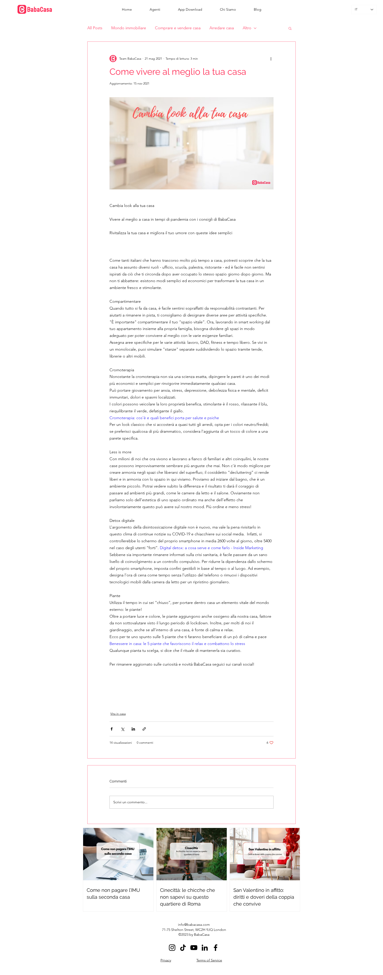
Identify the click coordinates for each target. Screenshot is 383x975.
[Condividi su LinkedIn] (133, 729)
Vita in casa (118, 714)
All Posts (94, 28)
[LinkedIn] (204, 947)
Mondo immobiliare (128, 28)
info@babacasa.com (194, 924)
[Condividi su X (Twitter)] (122, 729)
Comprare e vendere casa (178, 28)
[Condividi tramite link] (144, 729)
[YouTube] (194, 947)
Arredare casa (221, 28)
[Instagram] (172, 947)
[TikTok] (183, 947)
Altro (247, 28)
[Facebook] (215, 947)
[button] (290, 28)
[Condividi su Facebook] (111, 729)
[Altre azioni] (271, 58)
